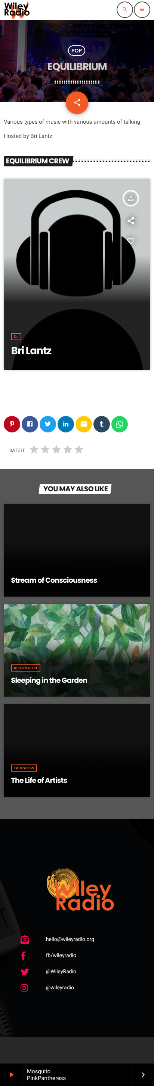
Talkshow (24, 768)
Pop (76, 50)
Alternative (26, 668)
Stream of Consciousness (54, 580)
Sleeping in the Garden (49, 680)
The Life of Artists (39, 780)
